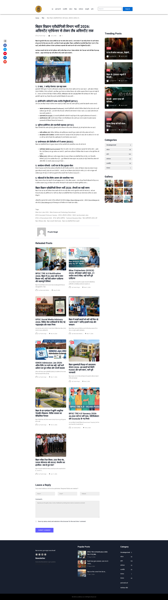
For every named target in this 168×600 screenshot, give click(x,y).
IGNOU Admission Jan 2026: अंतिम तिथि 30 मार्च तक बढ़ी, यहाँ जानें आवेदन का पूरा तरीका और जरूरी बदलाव (50, 365)
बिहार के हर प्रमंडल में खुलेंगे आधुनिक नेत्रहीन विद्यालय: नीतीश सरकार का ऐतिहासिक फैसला (49, 413)
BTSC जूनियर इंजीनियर (59, 218)
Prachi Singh (42, 35)
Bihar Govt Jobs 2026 (42, 212)
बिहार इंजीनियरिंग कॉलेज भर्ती (90, 218)
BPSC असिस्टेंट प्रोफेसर (64, 215)
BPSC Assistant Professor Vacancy (46, 215)
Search (127, 9)
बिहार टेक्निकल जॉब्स (40, 221)
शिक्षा (43, 18)
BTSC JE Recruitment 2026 (43, 218)
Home (37, 18)
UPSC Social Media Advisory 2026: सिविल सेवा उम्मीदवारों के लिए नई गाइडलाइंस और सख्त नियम (50, 322)
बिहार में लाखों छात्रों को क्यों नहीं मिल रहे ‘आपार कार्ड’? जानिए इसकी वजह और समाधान (83, 322)
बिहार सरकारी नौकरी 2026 (54, 221)
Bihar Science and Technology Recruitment (63, 212)
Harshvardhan (77, 427)
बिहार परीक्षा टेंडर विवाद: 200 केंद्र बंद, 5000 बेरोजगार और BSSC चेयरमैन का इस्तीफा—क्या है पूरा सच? (50, 462)
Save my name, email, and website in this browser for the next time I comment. (62, 521)
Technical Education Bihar (74, 218)
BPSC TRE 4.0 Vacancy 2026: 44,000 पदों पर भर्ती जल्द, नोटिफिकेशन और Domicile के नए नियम (84, 416)
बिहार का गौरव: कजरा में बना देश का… (96, 572)
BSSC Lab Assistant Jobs (80, 215)
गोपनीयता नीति (124, 588)
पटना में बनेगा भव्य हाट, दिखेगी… (118, 52)
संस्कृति (108, 48)
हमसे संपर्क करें (124, 583)
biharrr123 (113, 56)
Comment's (38, 499)
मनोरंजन (109, 94)
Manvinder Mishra (44, 290)
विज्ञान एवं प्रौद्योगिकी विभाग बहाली (70, 221)
